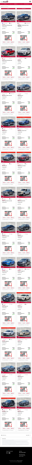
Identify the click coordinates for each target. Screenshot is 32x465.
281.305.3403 (22, 452)
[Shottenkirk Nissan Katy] (6, 2)
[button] (15, 16)
